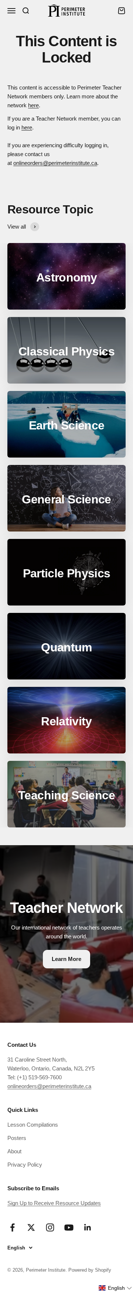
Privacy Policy (24, 1164)
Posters (16, 1138)
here (33, 105)
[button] (115, 1288)
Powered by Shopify (89, 1270)
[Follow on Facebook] (12, 1227)
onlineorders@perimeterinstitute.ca (55, 163)
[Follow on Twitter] (31, 1227)
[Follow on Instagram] (50, 1227)
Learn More (66, 959)
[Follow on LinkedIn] (88, 1227)
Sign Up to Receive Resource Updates (54, 1203)
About (14, 1151)
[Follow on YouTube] (69, 1227)
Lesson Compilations (32, 1124)
